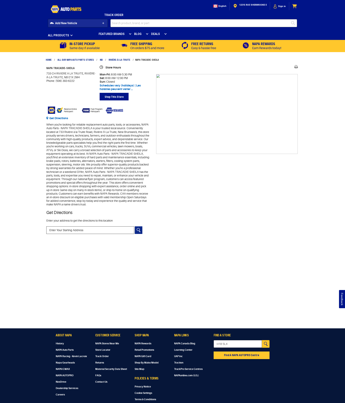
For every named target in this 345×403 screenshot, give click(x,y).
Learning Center (183, 350)
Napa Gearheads (65, 362)
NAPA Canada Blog (184, 343)
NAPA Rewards (143, 343)
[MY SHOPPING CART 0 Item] (294, 6)
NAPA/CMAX (63, 369)
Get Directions (58, 118)
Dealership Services (67, 388)
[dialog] (279, 6)
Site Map (139, 369)
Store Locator (102, 350)
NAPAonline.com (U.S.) (186, 375)
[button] (219, 6)
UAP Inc (178, 356)
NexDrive (61, 381)
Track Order (113, 15)
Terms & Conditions (145, 399)
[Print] (296, 66)
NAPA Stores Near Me (107, 343)
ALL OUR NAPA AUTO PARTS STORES (76, 59)
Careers (60, 394)
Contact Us (101, 381)
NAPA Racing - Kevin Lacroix (71, 356)
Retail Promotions (144, 350)
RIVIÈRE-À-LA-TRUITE (119, 59)
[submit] (294, 23)
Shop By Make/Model (147, 362)
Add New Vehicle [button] (66, 23)
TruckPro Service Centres (188, 369)
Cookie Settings (143, 393)
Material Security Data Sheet (111, 369)
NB (101, 59)
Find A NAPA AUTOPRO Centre (241, 355)
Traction (178, 362)
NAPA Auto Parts (65, 350)
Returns (99, 362)
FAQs (98, 375)
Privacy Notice (143, 386)
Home (49, 59)
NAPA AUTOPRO (64, 375)
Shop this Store (114, 96)
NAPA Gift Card (143, 356)
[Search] (138, 230)
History (60, 343)
